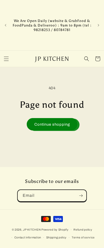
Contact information (27, 237)
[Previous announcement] (5, 25)
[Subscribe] (80, 195)
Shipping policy (56, 237)
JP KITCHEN (32, 229)
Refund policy (82, 229)
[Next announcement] (98, 25)
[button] (6, 58)
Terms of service (83, 237)
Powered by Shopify (55, 229)
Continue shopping (52, 124)
